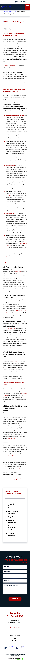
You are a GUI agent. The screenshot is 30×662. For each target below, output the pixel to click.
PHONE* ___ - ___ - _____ (10, 580)
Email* (6, 576)
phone (15, 633)
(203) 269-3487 (15, 640)
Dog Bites (11, 517)
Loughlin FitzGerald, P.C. (10, 65)
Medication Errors (10, 165)
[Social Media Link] (5, 648)
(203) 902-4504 (21, 2)
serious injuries (9, 195)
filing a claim (18, 271)
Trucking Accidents (11, 534)
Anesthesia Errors (10, 213)
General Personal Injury (11, 506)
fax (15, 638)
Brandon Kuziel (18, 468)
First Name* (7, 566)
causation (14, 361)
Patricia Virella (11, 438)
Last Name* (7, 571)
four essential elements (10, 328)
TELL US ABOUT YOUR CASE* (11, 585)
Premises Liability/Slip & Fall (12, 528)
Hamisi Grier (11, 456)
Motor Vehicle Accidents (13, 512)
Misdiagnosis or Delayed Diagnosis (15, 115)
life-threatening (9, 257)
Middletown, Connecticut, (10, 391)
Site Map (17, 655)
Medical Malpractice (12, 521)
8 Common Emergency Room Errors (14, 479)
